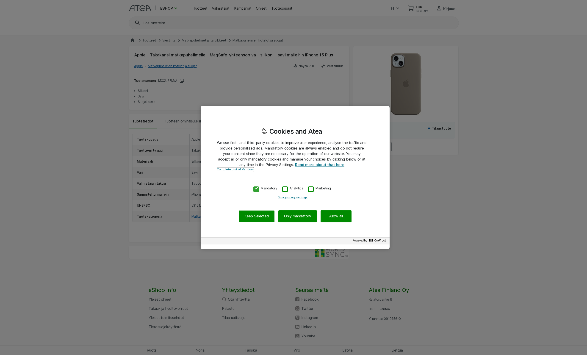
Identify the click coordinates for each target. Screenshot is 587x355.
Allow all (336, 216)
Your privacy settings (293, 197)
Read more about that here (319, 164)
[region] (295, 177)
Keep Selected (256, 216)
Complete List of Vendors (235, 169)
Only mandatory (297, 216)
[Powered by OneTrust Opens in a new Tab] (369, 241)
